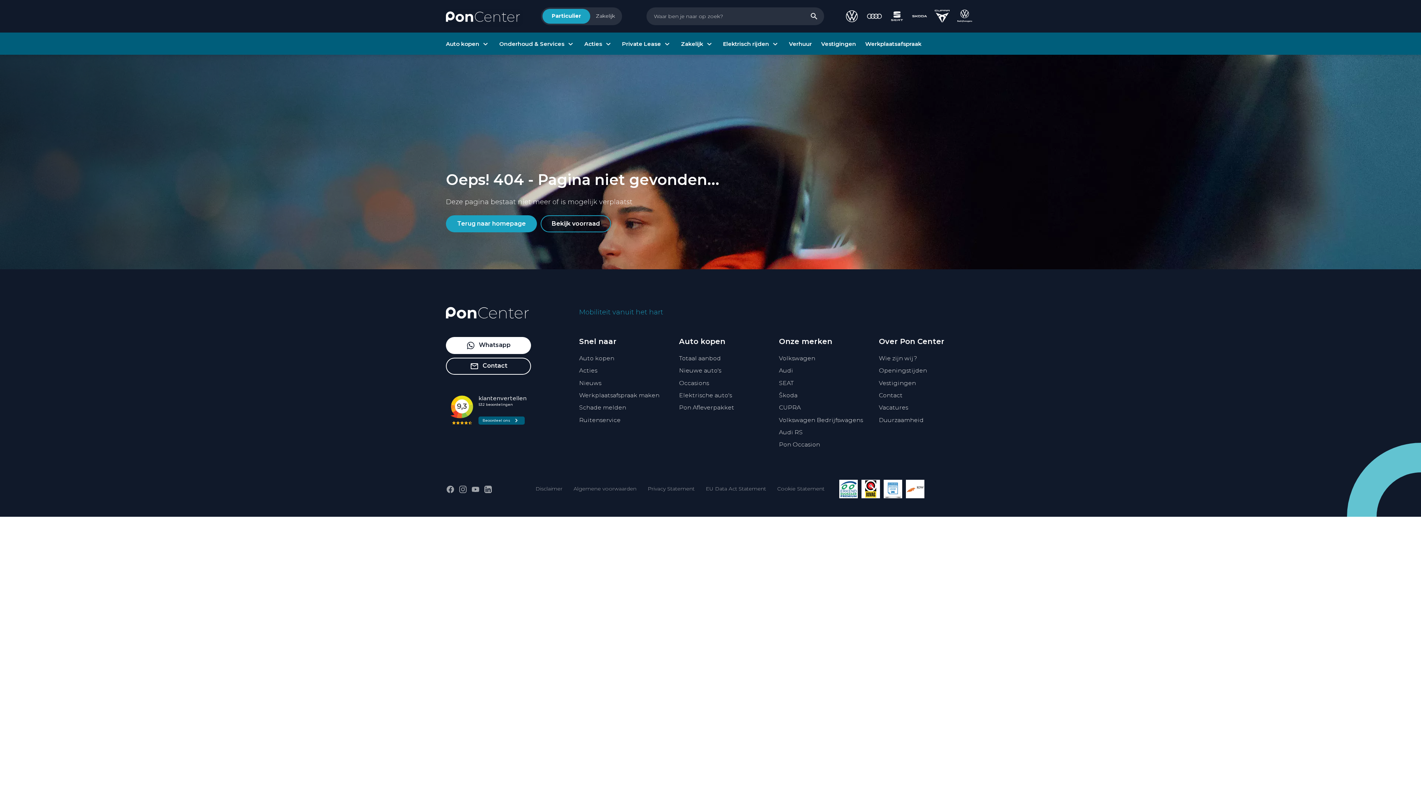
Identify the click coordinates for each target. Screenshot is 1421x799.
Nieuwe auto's (700, 370)
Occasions (694, 383)
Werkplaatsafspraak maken (619, 395)
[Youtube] (475, 489)
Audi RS (791, 432)
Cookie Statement (800, 488)
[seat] (897, 16)
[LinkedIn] (488, 489)
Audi (786, 370)
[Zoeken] (814, 16)
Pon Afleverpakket (706, 407)
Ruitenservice (600, 420)
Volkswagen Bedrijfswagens (821, 420)
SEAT (786, 383)
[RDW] (915, 489)
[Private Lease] (893, 489)
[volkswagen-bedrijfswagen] (964, 16)
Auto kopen (596, 358)
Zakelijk (605, 16)
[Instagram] (462, 489)
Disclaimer (548, 488)
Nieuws (590, 383)
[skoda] (919, 16)
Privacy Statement (671, 488)
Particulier (566, 16)
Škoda (788, 395)
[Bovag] (870, 489)
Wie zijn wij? (898, 358)
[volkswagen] (851, 16)
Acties (588, 370)
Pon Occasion (799, 444)
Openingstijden (903, 370)
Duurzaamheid (901, 420)
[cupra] (942, 16)
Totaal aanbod (700, 358)
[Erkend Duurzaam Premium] (848, 489)
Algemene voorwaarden (605, 488)
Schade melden (602, 407)
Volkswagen (797, 358)
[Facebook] (450, 489)
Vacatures (893, 407)
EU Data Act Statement (736, 488)
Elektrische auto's (705, 395)
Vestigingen (897, 383)
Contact (891, 395)
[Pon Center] (483, 16)
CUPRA (790, 407)
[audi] (874, 16)
